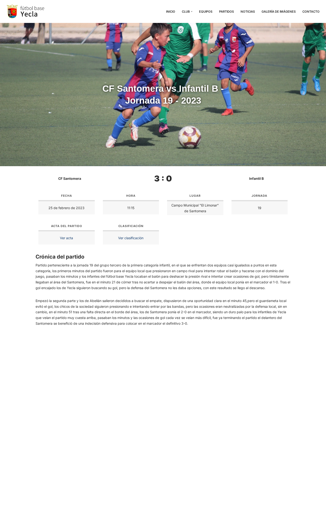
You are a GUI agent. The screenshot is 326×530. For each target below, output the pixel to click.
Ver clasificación (130, 238)
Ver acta (66, 238)
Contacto (311, 11)
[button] (191, 11)
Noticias (248, 11)
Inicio (170, 11)
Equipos (205, 11)
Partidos (226, 11)
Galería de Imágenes (279, 11)
